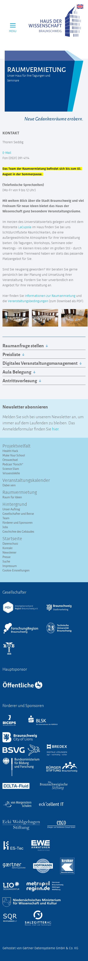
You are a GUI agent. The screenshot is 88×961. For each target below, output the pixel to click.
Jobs (5, 527)
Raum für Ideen (12, 497)
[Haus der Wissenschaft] (55, 21)
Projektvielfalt (16, 446)
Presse (6, 557)
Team (5, 518)
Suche (6, 561)
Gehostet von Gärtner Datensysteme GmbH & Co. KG (40, 948)
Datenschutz (10, 543)
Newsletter (9, 552)
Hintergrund (14, 505)
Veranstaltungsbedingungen (28, 301)
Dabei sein (9, 485)
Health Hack (10, 451)
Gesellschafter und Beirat (18, 513)
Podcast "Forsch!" (12, 464)
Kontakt (7, 548)
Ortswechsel (10, 460)
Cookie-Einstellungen (15, 570)
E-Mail (6, 152)
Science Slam (10, 469)
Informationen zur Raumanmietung (50, 296)
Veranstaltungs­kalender (26, 481)
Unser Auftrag (11, 509)
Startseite (12, 539)
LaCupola (24, 227)
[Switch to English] (80, 6)
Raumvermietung (19, 493)
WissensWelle (11, 473)
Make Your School (13, 455)
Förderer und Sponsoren (17, 522)
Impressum (9, 566)
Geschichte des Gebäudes (18, 531)
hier (55, 428)
